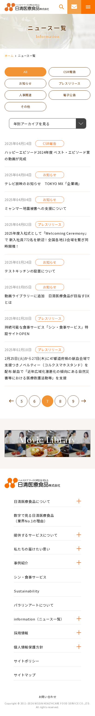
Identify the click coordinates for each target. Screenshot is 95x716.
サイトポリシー (26, 660)
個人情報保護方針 (28, 647)
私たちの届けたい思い (32, 549)
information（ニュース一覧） (39, 619)
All (25, 72)
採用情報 (21, 632)
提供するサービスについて (36, 535)
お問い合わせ (47, 697)
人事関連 (25, 95)
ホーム (9, 56)
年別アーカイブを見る (36, 123)
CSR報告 (69, 72)
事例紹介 (21, 562)
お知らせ (25, 83)
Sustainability (26, 590)
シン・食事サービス (30, 577)
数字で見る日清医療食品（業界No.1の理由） (34, 518)
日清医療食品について (32, 501)
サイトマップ (25, 674)
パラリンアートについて (34, 605)
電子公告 (69, 95)
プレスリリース (70, 83)
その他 (25, 106)
